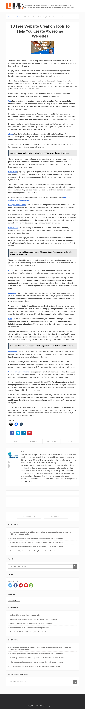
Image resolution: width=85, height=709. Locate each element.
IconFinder (12, 352)
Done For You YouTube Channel (32, 7)
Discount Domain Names (68, 7)
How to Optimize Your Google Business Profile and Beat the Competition (36, 538)
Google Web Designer (17, 205)
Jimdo (10, 134)
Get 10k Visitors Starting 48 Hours (63, 5)
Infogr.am (12, 293)
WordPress (12, 172)
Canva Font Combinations (18, 372)
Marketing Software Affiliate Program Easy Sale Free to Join (31, 623)
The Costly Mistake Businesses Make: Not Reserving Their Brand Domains (36, 547)
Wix (9, 101)
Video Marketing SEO (29, 5)
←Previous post (29, 516)
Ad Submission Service (41, 5)
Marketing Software (46, 7)
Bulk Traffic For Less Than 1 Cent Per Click (25, 615)
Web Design (51, 441)
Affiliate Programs (56, 7)
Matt (15, 441)
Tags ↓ (70, 441)
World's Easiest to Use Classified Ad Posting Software (29, 628)
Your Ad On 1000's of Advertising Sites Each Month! (28, 632)
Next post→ (55, 516)
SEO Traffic (51, 5)
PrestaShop (13, 228)
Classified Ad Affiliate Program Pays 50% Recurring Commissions (33, 619)
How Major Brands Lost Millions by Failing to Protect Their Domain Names (37, 543)
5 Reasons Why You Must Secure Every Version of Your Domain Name (35, 551)
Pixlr (10, 319)
